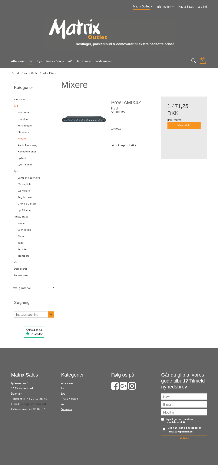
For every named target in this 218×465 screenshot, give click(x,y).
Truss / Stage (21, 216)
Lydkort (22, 158)
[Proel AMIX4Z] (84, 119)
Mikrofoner (24, 112)
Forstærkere (25, 125)
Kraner (22, 223)
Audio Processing (27, 145)
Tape (21, 242)
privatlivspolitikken (180, 431)
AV (15, 262)
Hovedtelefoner (27, 151)
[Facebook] (115, 388)
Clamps (22, 236)
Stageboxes (24, 132)
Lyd (16, 106)
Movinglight (25, 184)
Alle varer (19, 99)
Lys (15, 171)
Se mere (66, 409)
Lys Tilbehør (25, 210)
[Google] (123, 388)
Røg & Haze (25, 197)
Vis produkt (184, 125)
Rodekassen (21, 275)
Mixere (22, 138)
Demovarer (20, 268)
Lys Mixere (24, 190)
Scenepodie (25, 229)
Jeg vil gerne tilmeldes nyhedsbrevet (179, 420)
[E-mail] (184, 404)
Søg (51, 314)
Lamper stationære (29, 177)
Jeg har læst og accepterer (184, 429)
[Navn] (184, 396)
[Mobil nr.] (184, 412)
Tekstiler (22, 249)
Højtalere (23, 119)
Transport (23, 255)
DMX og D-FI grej (27, 203)
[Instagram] (132, 388)
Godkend (184, 438)
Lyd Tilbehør (25, 164)
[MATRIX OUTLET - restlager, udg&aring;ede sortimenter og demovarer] (109, 34)
